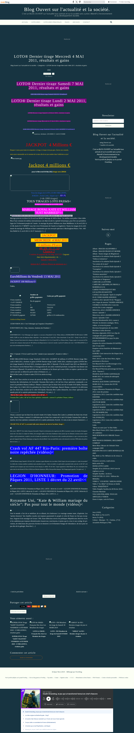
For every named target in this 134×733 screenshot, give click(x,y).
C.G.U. (72, 677)
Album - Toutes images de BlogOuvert (106, 254)
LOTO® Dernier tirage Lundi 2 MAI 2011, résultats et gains (48, 103)
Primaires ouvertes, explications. (104, 461)
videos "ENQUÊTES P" (100, 486)
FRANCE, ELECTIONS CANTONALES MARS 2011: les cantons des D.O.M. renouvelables (106, 384)
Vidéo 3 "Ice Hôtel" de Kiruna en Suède (106, 484)
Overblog (78, 672)
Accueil (25, 22)
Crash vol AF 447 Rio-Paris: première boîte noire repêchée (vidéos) (49, 450)
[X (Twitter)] (76, 2)
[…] (44, 231)
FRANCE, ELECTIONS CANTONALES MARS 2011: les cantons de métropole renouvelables (106, 376)
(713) (106, 520)
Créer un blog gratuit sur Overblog (37, 677)
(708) (102, 523)
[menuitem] (24, 22)
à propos (72, 704)
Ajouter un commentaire (26, 657)
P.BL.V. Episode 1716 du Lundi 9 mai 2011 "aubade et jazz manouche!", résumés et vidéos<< (39, 354)
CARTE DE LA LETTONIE (102, 282)
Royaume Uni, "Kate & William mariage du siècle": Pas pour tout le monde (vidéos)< (49, 502)
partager (61, 704)
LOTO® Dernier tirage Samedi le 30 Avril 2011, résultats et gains (49, 112)
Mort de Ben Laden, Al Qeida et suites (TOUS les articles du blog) (30, 374)
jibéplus (109, 159)
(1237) (101, 515)
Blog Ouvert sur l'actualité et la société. (67, 9)
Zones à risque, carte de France (103, 499)
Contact (86, 22)
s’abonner (49, 704)
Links (94, 425)
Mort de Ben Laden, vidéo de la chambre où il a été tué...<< (29, 395)
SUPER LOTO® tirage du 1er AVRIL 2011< (49, 204)
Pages (67, 22)
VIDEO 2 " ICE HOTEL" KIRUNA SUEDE (107, 481)
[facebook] (73, 2)
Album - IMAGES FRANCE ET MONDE (106, 251)
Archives (76, 22)
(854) (98, 517)
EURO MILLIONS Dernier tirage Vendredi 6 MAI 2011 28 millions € (49, 94)
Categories (41, 65)
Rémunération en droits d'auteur (83, 677)
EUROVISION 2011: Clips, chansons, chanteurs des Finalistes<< (30, 328)
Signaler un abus (64, 677)
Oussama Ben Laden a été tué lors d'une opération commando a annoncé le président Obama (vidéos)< (42, 397)
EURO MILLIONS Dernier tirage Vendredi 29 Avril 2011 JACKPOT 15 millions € (49, 129)
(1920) (97, 512)
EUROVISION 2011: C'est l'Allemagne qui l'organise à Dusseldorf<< (32, 324)
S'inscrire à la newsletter (18, 611)
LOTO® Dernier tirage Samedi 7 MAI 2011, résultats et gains (50, 86)
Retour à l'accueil (49, 596)
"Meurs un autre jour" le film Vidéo (105, 428)
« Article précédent (16, 592)
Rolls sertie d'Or (98, 463)
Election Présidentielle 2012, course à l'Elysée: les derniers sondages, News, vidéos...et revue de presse (106, 322)
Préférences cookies (123, 677)
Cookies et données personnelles (109, 677)
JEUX (49, 70)
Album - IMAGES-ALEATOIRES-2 (105, 249)
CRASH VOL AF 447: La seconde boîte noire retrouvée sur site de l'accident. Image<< (37, 424)
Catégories (35, 22)
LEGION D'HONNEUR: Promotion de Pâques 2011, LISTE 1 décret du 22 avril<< (49, 478)
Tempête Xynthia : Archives (102, 474)
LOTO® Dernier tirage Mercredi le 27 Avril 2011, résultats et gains (49, 121)
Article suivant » (82, 592)
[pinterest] (80, 2)
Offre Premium (96, 677)
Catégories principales (52, 22)
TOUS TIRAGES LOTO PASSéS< (49, 201)
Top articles (50, 677)
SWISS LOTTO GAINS (100, 466)
